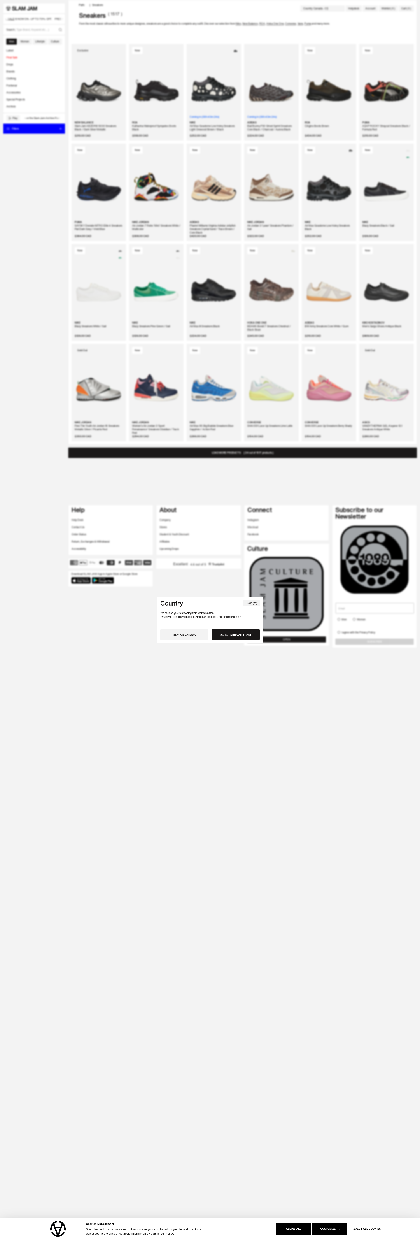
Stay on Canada (184, 634)
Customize (328, 1229)
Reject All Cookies (366, 1229)
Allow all (293, 1229)
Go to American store (235, 634)
